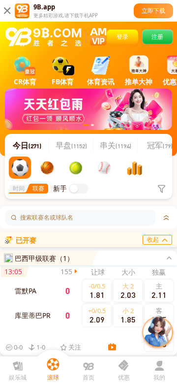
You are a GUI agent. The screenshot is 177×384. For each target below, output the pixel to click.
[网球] (77, 168)
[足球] (20, 168)
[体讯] (134, 168)
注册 (157, 36)
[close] (171, 258)
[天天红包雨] (88, 109)
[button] (78, 188)
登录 (122, 36)
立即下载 (153, 10)
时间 (19, 188)
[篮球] (48, 168)
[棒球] (105, 168)
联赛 (38, 188)
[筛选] (161, 188)
